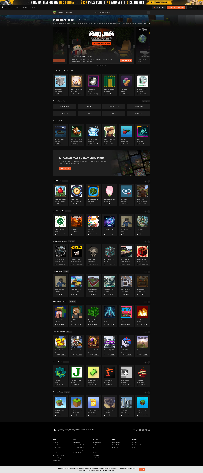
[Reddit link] (149, 430)
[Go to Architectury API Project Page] (109, 376)
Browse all (146, 101)
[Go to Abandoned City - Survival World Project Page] (109, 285)
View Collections (65, 168)
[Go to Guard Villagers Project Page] (142, 195)
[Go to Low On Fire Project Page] (142, 316)
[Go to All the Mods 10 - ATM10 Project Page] (60, 346)
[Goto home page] (7, 7)
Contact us (115, 447)
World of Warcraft (57, 447)
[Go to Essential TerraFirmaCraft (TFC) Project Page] (60, 225)
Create (24, 7)
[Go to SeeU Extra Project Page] (126, 195)
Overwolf (134, 442)
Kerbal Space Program (58, 455)
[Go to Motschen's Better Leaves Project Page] (93, 316)
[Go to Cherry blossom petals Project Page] (109, 195)
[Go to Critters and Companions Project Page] (109, 135)
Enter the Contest (126, 60)
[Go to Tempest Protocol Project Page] (93, 135)
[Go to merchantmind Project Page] (76, 195)
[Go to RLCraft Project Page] (142, 346)
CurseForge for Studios (137, 444)
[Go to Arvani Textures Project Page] (126, 255)
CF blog (94, 447)
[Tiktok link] (137, 430)
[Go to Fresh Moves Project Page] (76, 316)
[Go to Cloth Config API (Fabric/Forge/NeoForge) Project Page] (93, 376)
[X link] (146, 430)
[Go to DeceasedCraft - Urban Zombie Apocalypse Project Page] (76, 346)
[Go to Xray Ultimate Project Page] (109, 316)
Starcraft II (55, 452)
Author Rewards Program (79, 447)
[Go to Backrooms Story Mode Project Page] (126, 225)
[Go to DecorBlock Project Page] (126, 85)
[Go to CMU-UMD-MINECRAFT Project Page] (93, 225)
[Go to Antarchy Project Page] (126, 135)
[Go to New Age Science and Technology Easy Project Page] (109, 225)
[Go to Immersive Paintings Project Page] (76, 85)
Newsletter (95, 450)
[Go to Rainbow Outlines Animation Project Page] (109, 255)
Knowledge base (116, 442)
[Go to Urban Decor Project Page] (93, 85)
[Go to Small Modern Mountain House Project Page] (126, 285)
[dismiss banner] (200, 2)
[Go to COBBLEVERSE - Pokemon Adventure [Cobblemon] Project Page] (126, 346)
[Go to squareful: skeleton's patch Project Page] (76, 255)
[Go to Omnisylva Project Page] (142, 225)
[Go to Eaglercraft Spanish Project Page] (60, 255)
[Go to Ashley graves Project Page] (93, 255)
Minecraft (55, 444)
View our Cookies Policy (108, 470)
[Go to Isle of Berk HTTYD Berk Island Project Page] (109, 406)
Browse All (68, 12)
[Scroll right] (148, 181)
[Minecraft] (54, 12)
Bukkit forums (96, 455)
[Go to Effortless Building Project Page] (142, 85)
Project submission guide (79, 444)
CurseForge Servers (97, 458)
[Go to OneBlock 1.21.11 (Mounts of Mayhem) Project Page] (76, 406)
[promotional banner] (101, 2)
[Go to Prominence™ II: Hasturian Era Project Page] (93, 346)
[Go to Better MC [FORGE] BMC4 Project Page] (109, 346)
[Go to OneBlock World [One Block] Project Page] (142, 406)
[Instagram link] (134, 430)
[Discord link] (143, 430)
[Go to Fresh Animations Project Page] (60, 316)
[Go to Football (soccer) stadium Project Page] (93, 285)
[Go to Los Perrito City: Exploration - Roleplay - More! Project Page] (126, 406)
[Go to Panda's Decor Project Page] (60, 85)
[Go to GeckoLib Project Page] (60, 376)
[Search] (148, 12)
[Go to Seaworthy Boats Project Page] (60, 135)
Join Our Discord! (97, 442)
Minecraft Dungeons (58, 458)
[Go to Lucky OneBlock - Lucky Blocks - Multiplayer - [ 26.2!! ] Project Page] (93, 406)
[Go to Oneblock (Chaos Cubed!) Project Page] (60, 406)
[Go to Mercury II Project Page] (76, 225)
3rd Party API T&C (77, 452)
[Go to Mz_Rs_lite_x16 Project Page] (142, 255)
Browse (16, 7)
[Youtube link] (140, 430)
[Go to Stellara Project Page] (142, 135)
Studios (32, 7)
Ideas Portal (95, 444)
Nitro (133, 450)
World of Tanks (56, 460)
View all (65, 181)
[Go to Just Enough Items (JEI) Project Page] (76, 376)
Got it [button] (142, 469)
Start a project (76, 442)
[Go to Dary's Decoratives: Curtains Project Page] (109, 85)
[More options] (199, 7)
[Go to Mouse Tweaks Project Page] (126, 376)
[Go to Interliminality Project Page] (142, 285)
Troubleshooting (116, 444)
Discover (60, 12)
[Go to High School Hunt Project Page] (76, 285)
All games (55, 442)
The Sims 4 (55, 450)
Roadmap (95, 452)
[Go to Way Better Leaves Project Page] (93, 195)
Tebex (133, 447)
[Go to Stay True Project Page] (126, 316)
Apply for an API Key (78, 450)
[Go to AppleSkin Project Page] (142, 376)
